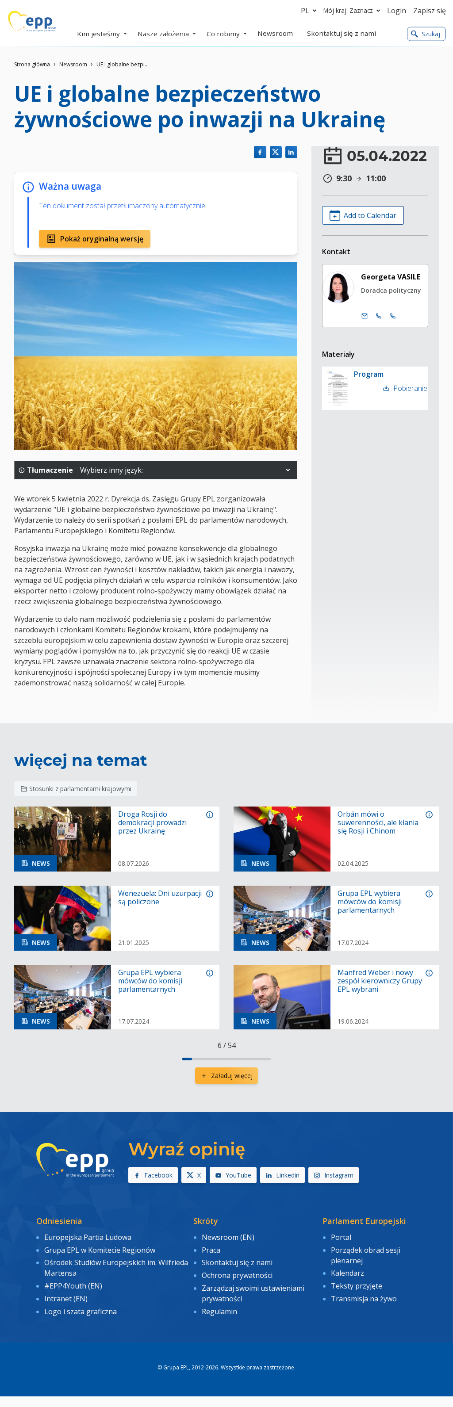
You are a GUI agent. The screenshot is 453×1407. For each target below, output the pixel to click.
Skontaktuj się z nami (237, 1262)
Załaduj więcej (232, 1075)
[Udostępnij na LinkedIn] (291, 152)
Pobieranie (409, 388)
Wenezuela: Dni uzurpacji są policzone (160, 897)
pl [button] (305, 10)
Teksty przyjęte (356, 1286)
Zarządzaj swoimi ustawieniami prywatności (253, 1293)
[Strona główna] (32, 21)
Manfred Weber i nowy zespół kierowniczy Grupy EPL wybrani (380, 981)
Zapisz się (429, 10)
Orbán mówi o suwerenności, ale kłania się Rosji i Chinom (378, 823)
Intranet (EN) (66, 1299)
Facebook (158, 1175)
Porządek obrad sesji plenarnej (365, 1255)
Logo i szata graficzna (80, 1311)
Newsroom (73, 64)
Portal (341, 1237)
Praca (211, 1250)
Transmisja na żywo (364, 1299)
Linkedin (287, 1175)
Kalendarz (347, 1273)
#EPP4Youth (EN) (73, 1286)
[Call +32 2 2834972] (378, 316)
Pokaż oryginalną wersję (101, 239)
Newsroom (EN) (228, 1237)
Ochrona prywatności (237, 1275)
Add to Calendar (370, 215)
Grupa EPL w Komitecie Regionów (99, 1250)
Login (396, 10)
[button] (288, 470)
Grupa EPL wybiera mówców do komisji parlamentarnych (370, 902)
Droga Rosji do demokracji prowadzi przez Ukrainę (152, 823)
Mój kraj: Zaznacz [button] (348, 10)
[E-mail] (364, 316)
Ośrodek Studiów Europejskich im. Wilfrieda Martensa (116, 1268)
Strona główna (32, 64)
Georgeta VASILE (390, 277)
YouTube (238, 1175)
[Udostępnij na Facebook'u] (260, 152)
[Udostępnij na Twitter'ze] (276, 152)
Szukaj (431, 34)
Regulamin (219, 1311)
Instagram (338, 1175)
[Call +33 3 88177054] (392, 316)
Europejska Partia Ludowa (87, 1237)
